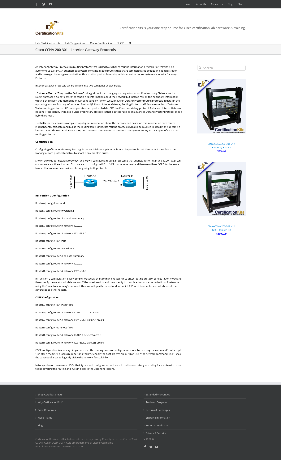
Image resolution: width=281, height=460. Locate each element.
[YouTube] (156, 446)
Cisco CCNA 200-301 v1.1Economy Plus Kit (221, 145)
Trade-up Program (156, 402)
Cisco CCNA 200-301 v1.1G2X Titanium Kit (221, 228)
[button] (130, 42)
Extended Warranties (158, 394)
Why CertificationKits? (50, 402)
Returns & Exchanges (158, 410)
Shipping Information (158, 417)
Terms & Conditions (157, 425)
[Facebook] (145, 446)
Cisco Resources (47, 410)
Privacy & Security (156, 433)
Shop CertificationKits (50, 394)
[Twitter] (150, 446)
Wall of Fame (45, 417)
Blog (40, 425)
